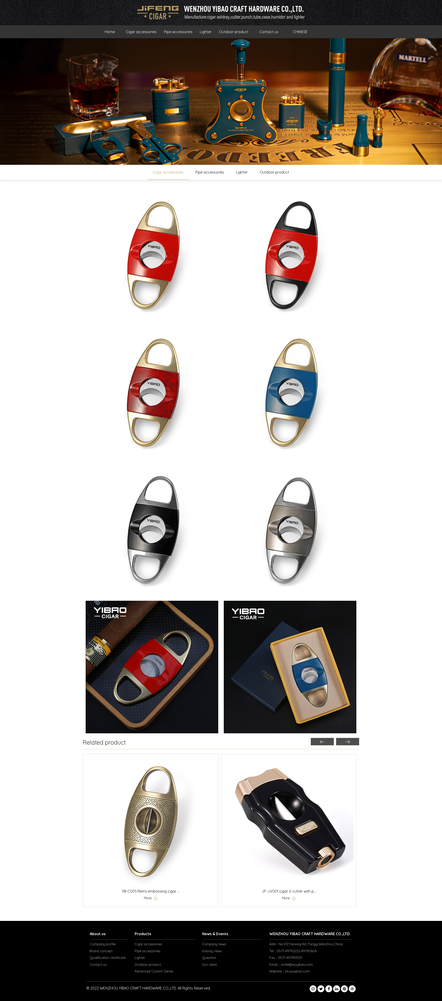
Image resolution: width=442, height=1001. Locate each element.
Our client (209, 965)
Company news (214, 944)
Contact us (268, 31)
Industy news (212, 951)
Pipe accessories (178, 31)
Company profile (103, 944)
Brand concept (101, 951)
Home (110, 31)
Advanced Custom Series (154, 971)
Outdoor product (233, 31)
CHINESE (300, 31)
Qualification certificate (108, 958)
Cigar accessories (141, 31)
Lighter (206, 31)
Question (209, 958)
